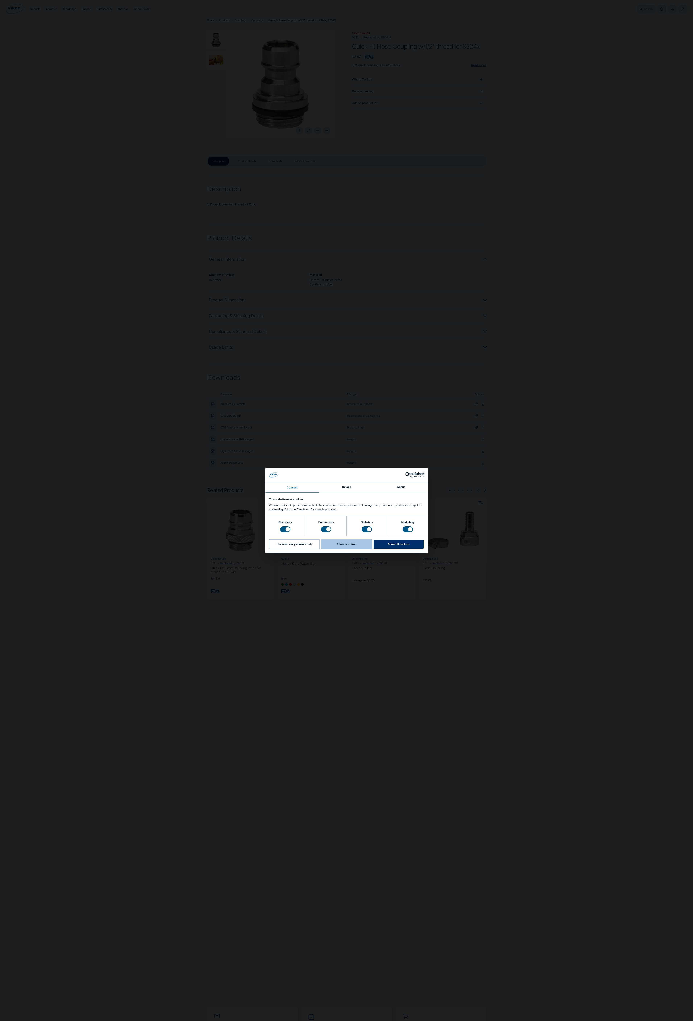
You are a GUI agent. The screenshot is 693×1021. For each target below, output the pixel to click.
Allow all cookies (398, 543)
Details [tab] (346, 486)
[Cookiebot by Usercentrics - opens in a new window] (408, 475)
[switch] (326, 529)
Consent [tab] (292, 487)
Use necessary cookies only (294, 543)
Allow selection (346, 543)
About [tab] (401, 486)
